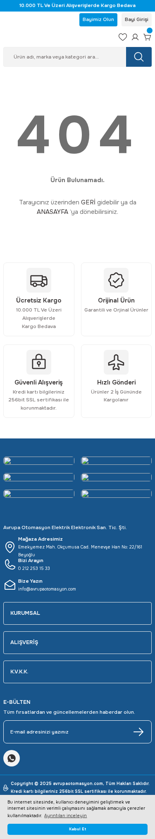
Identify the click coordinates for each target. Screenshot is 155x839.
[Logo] (57, 37)
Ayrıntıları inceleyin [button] (65, 815)
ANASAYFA (52, 212)
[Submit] (138, 731)
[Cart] (147, 37)
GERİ (88, 202)
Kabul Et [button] (77, 829)
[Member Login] (135, 37)
